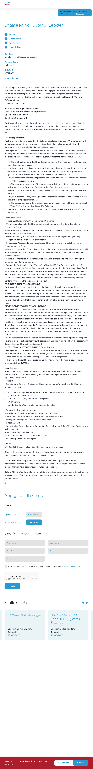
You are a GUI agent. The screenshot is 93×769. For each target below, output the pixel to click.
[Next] (87, 603)
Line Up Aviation (8, 4)
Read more (80, 14)
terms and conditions (71, 566)
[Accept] (89, 12)
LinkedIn (34, 522)
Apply (12, 586)
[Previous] (83, 603)
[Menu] (87, 4)
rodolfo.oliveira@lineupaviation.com (21, 57)
